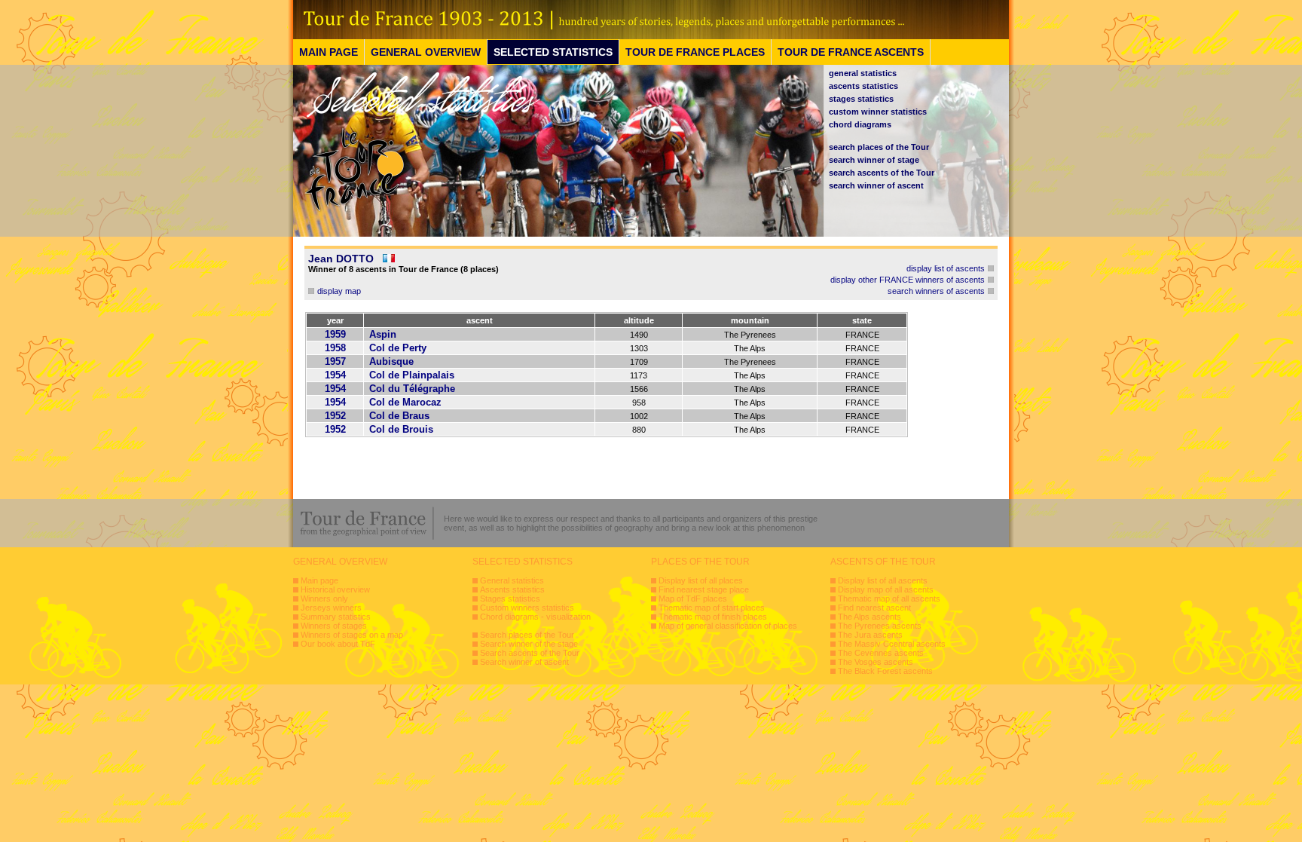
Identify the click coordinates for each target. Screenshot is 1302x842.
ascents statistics (863, 85)
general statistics (863, 73)
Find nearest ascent (874, 607)
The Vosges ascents (875, 661)
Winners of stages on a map (352, 634)
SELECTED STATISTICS (553, 52)
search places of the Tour (879, 147)
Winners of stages (334, 625)
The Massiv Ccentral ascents (892, 643)
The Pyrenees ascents (879, 625)
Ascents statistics (512, 589)
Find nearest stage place (704, 589)
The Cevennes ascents (881, 652)
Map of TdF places (693, 598)
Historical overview (335, 589)
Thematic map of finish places (713, 616)
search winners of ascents (936, 290)
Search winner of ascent (524, 661)
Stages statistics (510, 598)
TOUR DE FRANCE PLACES (695, 52)
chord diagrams (860, 124)
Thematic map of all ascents (889, 598)
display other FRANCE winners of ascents (907, 279)
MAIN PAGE (328, 52)
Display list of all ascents (883, 580)
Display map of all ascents (886, 589)
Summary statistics (336, 616)
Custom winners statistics (527, 607)
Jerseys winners (331, 607)
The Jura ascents (870, 634)
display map (339, 290)
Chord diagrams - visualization (535, 616)
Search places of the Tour (527, 634)
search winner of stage (874, 159)
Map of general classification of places (728, 625)
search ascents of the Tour (881, 172)
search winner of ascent (876, 185)
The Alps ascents (869, 616)
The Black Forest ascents (885, 670)
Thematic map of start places (712, 607)
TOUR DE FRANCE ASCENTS (851, 52)
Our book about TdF (338, 643)
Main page (319, 580)
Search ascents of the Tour (529, 652)
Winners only (324, 598)
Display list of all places (701, 580)
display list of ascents (945, 268)
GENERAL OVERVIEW (426, 52)
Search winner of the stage (529, 643)
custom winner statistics (878, 111)
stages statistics (861, 98)
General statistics (512, 580)
